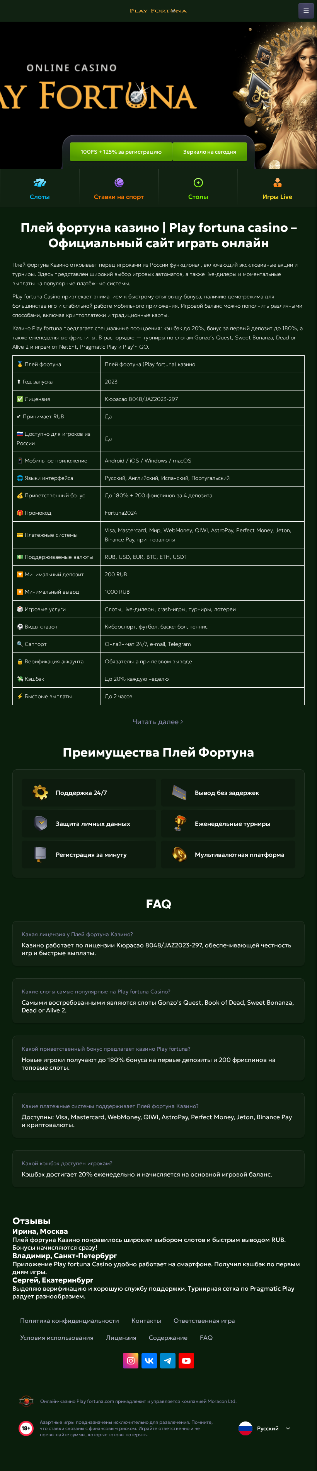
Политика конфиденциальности (69, 1320)
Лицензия (121, 1337)
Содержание (168, 1337)
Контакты (146, 1320)
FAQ (206, 1337)
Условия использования (57, 1337)
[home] (158, 10)
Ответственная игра (204, 1320)
